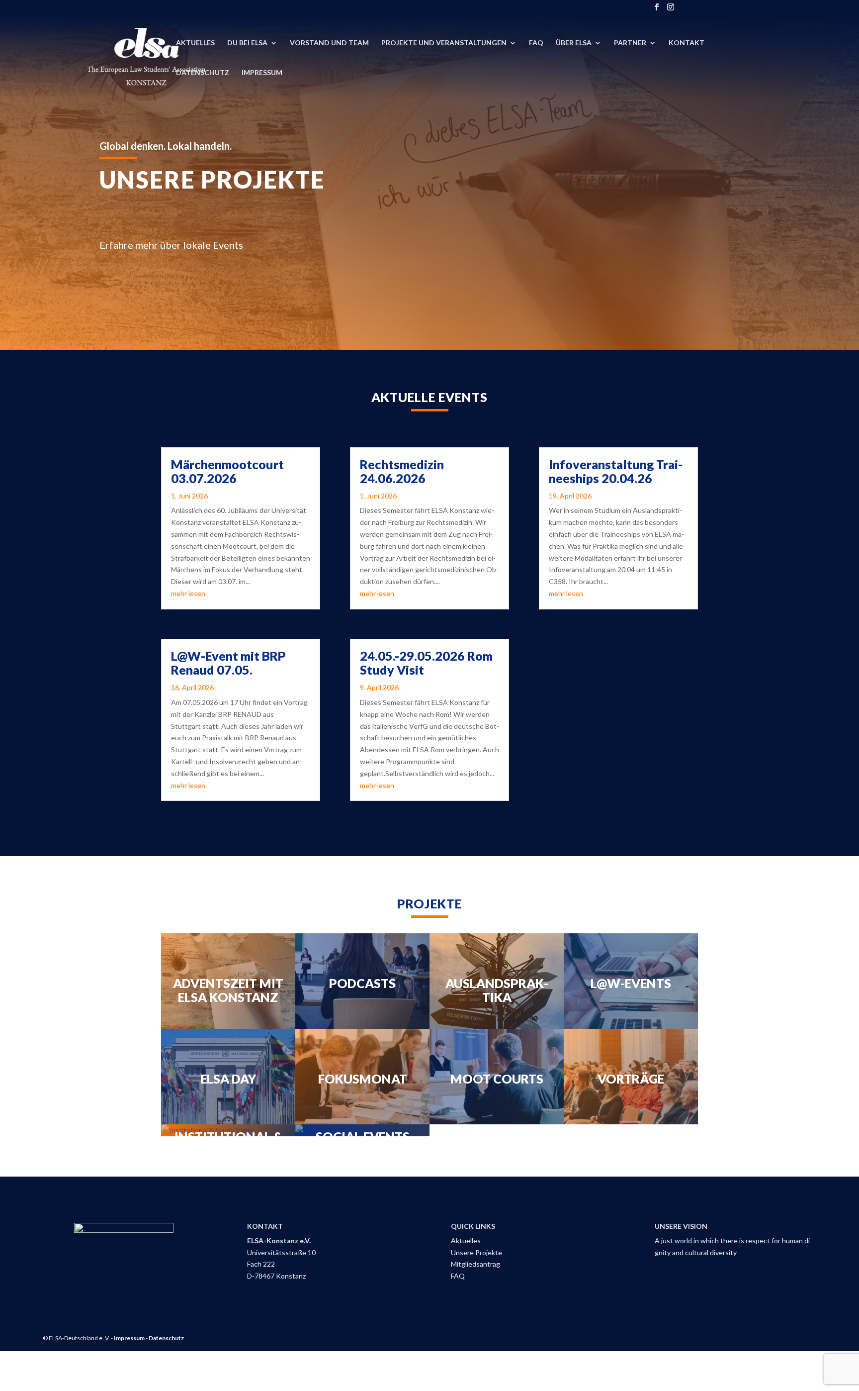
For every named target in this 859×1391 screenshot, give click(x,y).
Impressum (262, 73)
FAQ (536, 43)
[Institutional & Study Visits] (228, 1130)
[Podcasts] (362, 981)
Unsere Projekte (476, 1252)
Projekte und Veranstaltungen (444, 43)
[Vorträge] (631, 1076)
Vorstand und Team (329, 43)
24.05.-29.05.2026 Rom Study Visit (426, 662)
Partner (630, 43)
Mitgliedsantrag (475, 1264)
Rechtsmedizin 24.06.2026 (402, 471)
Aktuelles (195, 43)
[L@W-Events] (631, 981)
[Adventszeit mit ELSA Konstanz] (228, 981)
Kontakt (686, 43)
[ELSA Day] (228, 1076)
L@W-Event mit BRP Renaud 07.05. (228, 662)
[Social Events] (362, 1130)
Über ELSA (574, 43)
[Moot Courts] (497, 1076)
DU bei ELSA (247, 43)
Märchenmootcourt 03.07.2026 (227, 471)
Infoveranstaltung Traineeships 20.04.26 (616, 471)
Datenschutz (202, 73)
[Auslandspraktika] (497, 981)
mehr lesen (188, 593)
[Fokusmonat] (362, 1076)
